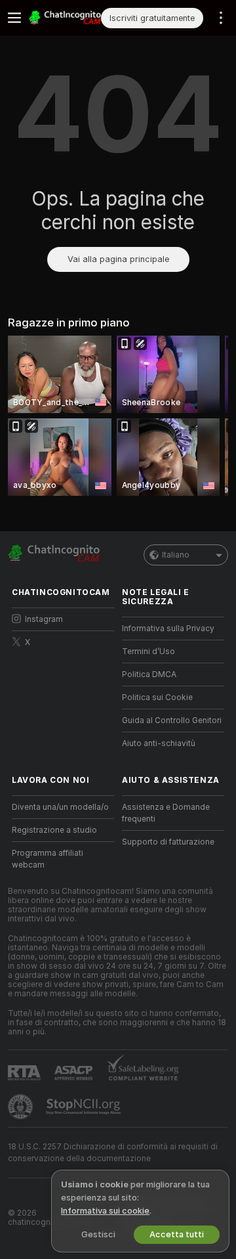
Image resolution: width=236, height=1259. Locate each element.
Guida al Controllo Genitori (172, 720)
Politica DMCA (149, 674)
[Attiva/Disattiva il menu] (14, 17)
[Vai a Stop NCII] (84, 1107)
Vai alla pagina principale (118, 259)
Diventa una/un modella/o (60, 807)
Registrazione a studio (54, 830)
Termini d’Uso (148, 651)
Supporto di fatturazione (168, 842)
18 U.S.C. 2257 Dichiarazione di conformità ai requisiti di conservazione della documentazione (113, 1152)
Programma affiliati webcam (47, 859)
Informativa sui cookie (105, 1211)
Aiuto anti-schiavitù (158, 743)
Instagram (44, 619)
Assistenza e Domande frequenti (166, 813)
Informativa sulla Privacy (168, 628)
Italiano (175, 555)
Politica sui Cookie (157, 697)
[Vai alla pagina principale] (65, 18)
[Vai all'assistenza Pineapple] (21, 1106)
